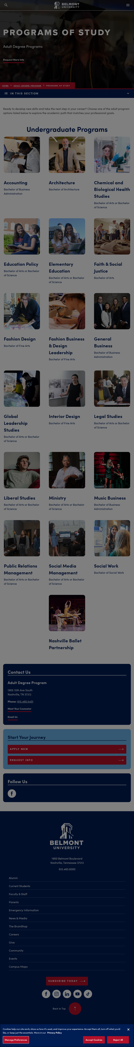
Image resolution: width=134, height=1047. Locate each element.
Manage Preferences (16, 1039)
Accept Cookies (94, 1039)
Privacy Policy (54, 1032)
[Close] (128, 1029)
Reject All (118, 1039)
